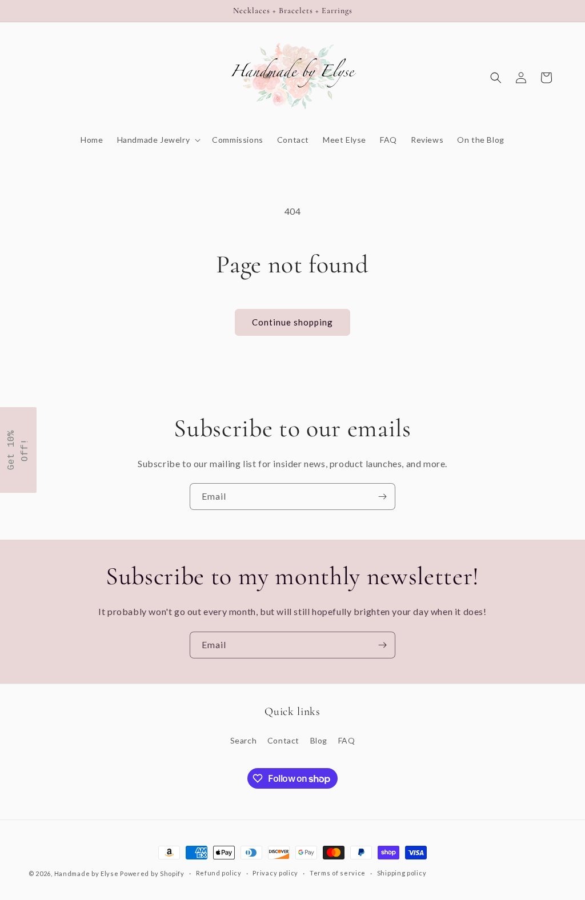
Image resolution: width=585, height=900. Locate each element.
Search (243, 740)
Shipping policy (402, 873)
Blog (318, 740)
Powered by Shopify (152, 873)
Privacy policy (275, 873)
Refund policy (219, 873)
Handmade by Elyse (86, 873)
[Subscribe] (382, 496)
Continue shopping (292, 322)
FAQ (346, 740)
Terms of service (338, 873)
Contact (283, 740)
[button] (158, 140)
